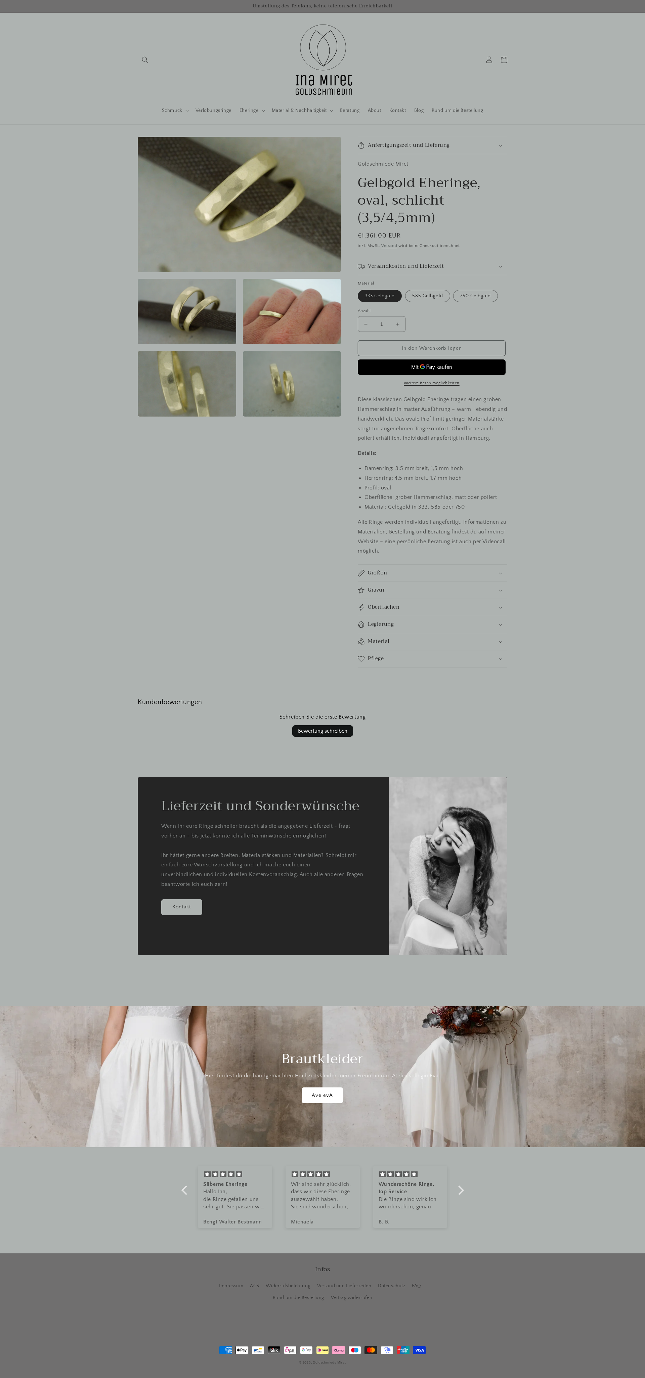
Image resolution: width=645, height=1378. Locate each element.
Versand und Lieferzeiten (344, 1286)
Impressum (231, 1286)
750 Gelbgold (475, 296)
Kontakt (181, 907)
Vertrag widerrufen (352, 1297)
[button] (145, 59)
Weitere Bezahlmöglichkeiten (432, 383)
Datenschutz (391, 1286)
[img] (235, 1174)
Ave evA (322, 1095)
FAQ (416, 1286)
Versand (389, 246)
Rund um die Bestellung (298, 1297)
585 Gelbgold (427, 296)
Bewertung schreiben (322, 731)
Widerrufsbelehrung (288, 1286)
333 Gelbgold (380, 296)
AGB (254, 1286)
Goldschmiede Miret (329, 1363)
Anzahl (364, 310)
